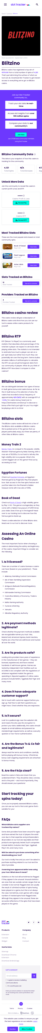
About (24, 934)
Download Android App (10, 961)
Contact (25, 941)
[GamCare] (24, 1013)
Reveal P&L (22, 203)
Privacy (20, 1008)
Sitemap (5, 951)
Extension (5, 934)
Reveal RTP (22, 220)
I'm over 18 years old (14, 986)
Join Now (21, 135)
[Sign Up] (34, 975)
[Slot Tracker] (20, 4)
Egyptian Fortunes (17, 477)
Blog (24, 938)
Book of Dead (15, 502)
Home (3, 13)
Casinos (9, 13)
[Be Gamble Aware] (13, 1013)
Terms (12, 1008)
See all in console (31, 283)
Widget (4, 941)
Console (5, 938)
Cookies (29, 1008)
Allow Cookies (27, 1029)
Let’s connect (11, 970)
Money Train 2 (7, 449)
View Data (33, 247)
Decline (13, 1029)
